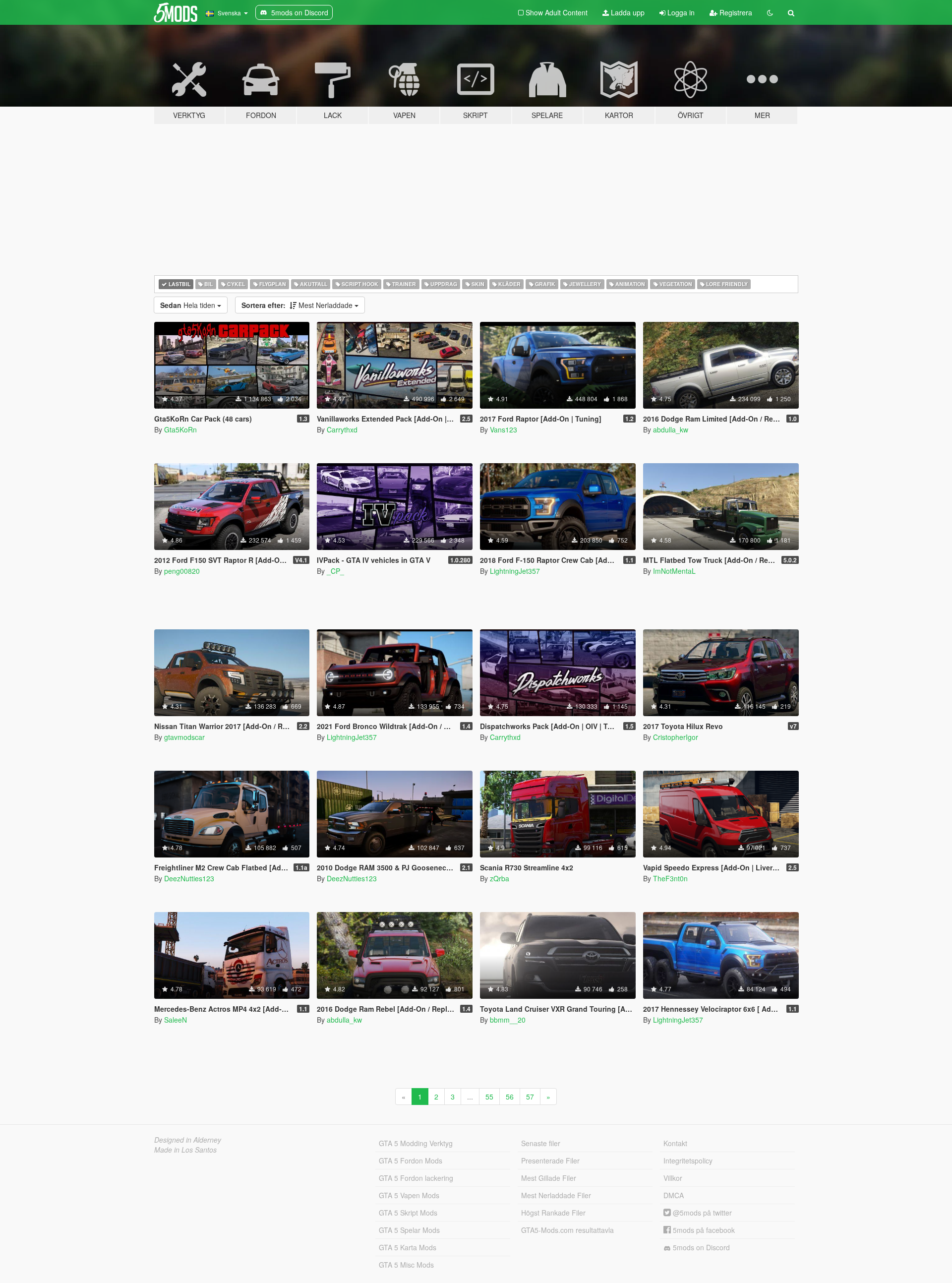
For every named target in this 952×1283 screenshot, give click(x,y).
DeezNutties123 (189, 878)
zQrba (499, 878)
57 (530, 1096)
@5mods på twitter (701, 1213)
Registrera (734, 12)
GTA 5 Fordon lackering (416, 1178)
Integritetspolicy (688, 1160)
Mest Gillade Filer (548, 1178)
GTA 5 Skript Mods (408, 1213)
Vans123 (503, 429)
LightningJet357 (515, 571)
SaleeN (175, 1020)
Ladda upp (627, 12)
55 (489, 1096)
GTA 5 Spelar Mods (409, 1230)
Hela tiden (188, 305)
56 (510, 1096)
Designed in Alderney (187, 1140)
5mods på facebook (703, 1230)
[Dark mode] (770, 12)
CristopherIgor (675, 737)
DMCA (673, 1195)
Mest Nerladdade (298, 305)
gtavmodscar (184, 737)
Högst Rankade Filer (553, 1213)
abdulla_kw (670, 429)
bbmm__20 (508, 1020)
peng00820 (182, 571)
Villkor (672, 1178)
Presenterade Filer (550, 1160)
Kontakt (675, 1143)
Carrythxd (342, 429)
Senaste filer (540, 1143)
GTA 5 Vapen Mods (409, 1195)
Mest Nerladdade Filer (556, 1195)
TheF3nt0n (670, 878)
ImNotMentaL (674, 571)
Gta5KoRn (180, 429)
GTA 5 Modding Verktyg (416, 1143)
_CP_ (335, 571)
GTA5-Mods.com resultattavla (567, 1230)
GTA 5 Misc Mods (406, 1265)
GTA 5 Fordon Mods (410, 1160)
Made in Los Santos (185, 1150)
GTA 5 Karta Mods (407, 1247)
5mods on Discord (700, 1247)
